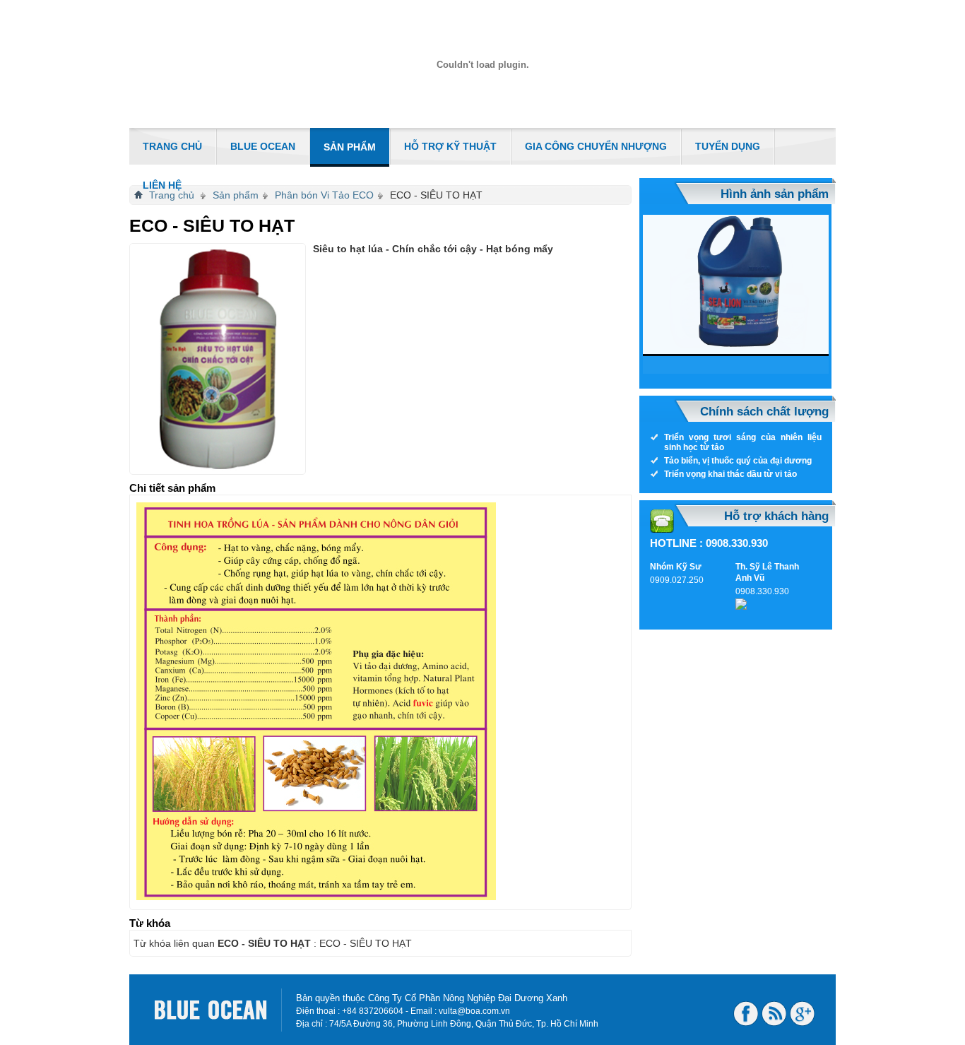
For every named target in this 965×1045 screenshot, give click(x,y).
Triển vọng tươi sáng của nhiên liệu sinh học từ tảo (743, 442)
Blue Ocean (262, 146)
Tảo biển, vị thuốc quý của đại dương (738, 461)
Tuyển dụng (727, 146)
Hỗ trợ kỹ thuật (450, 146)
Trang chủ (172, 146)
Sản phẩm (350, 147)
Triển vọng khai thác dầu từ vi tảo (730, 474)
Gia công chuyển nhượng (596, 146)
